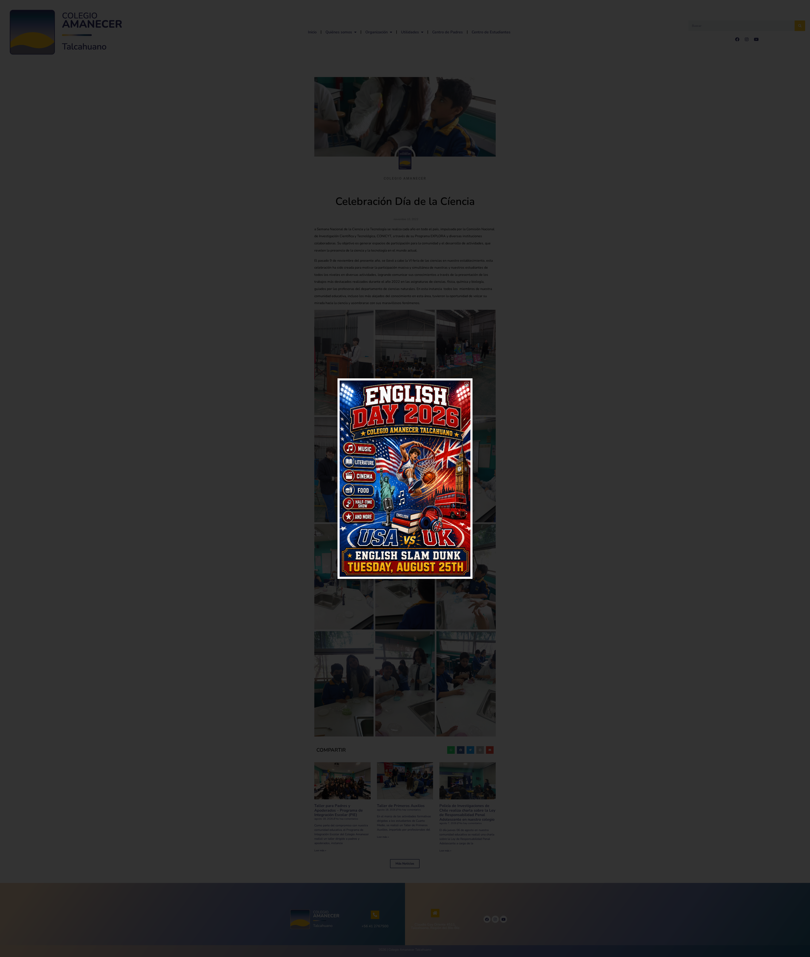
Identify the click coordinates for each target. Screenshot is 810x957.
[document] (405, 478)
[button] (466, 384)
